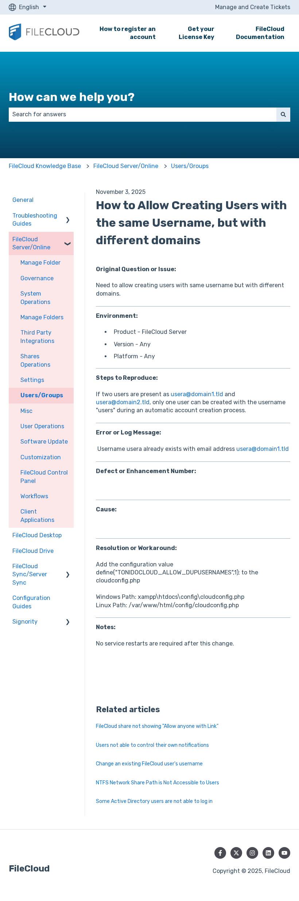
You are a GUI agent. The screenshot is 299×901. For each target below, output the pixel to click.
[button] (68, 216)
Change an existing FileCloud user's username (149, 764)
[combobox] (142, 114)
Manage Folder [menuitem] (40, 262)
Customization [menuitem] (40, 457)
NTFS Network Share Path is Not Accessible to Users (157, 783)
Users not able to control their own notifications (152, 745)
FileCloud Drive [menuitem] (33, 550)
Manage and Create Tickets (252, 7)
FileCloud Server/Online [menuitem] (31, 243)
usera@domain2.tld (123, 402)
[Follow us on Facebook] (220, 853)
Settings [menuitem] (32, 380)
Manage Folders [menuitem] (41, 317)
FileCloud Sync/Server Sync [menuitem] (29, 574)
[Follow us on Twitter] (236, 853)
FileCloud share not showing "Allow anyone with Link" (157, 726)
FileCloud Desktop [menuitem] (37, 535)
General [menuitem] (23, 199)
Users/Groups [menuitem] (41, 395)
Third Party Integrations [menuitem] (37, 336)
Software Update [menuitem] (44, 441)
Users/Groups (190, 166)
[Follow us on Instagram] (252, 853)
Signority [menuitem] (25, 621)
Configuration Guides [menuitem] (31, 601)
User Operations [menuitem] (42, 426)
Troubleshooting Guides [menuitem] (34, 219)
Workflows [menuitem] (34, 496)
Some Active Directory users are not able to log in (154, 801)
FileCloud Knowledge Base (45, 166)
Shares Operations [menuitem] (35, 360)
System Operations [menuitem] (35, 297)
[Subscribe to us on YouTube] (284, 853)
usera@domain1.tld (197, 394)
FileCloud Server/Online (125, 166)
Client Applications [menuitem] (37, 515)
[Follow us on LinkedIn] (268, 853)
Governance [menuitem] (37, 278)
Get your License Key (196, 33)
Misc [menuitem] (26, 410)
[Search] (283, 114)
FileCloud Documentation (260, 33)
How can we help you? (72, 97)
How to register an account (128, 33)
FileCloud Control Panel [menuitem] (44, 476)
